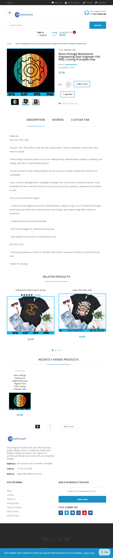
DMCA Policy (12, 511)
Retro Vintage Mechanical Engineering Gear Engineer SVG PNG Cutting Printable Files (19, 382)
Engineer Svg (69, 49)
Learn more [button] (88, 553)
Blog (9, 490)
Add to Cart (83, 84)
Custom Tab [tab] (80, 120)
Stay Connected (68, 507)
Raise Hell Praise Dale (82, 290)
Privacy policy (13, 503)
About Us (11, 499)
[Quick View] (41, 317)
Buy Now (68, 94)
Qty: (60, 84)
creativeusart (70, 64)
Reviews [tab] (58, 120)
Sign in (40, 32)
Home (9, 43)
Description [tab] (36, 120)
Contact (10, 495)
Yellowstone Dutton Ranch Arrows (30, 290)
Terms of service (14, 507)
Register (43, 35)
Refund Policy (13, 515)
